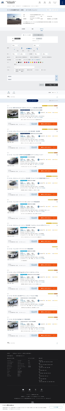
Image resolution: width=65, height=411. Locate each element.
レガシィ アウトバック (21, 365)
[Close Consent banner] (63, 405)
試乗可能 (17, 71)
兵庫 (48, 373)
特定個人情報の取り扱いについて (29, 398)
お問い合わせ (48, 398)
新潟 (40, 367)
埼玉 (42, 364)
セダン (29, 362)
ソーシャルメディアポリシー (40, 398)
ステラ (8, 372)
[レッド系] (24, 62)
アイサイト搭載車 (18, 59)
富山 (42, 367)
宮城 (46, 361)
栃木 (50, 364)
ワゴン (29, 363)
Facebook (29, 391)
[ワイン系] (26, 62)
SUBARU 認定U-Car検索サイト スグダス (11, 2)
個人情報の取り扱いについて (18, 398)
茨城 (48, 364)
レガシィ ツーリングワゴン (21, 366)
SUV (29, 360)
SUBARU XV (19, 372)
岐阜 (40, 370)
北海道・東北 (41, 360)
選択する (17, 38)
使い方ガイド (20, 353)
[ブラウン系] (40, 62)
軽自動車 (29, 366)
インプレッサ (9, 360)
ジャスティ (8, 371)
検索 (52, 85)
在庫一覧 (41, 28)
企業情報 (22, 396)
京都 (44, 373)
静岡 (42, 370)
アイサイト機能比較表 (36, 59)
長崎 (43, 381)
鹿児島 (51, 381)
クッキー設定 (56, 407)
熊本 (45, 381)
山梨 (47, 367)
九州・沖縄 (40, 380)
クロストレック (9, 365)
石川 (43, 367)
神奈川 (46, 364)
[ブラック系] (18, 62)
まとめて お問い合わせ (32, 100)
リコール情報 (27, 396)
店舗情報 (23, 28)
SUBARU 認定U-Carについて (20, 355)
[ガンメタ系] (20, 62)
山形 (50, 361)
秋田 (48, 361)
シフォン (8, 369)
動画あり (22, 71)
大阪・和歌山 (41, 373)
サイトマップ (28, 394)
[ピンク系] (36, 62)
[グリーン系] (38, 62)
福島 (51, 361)
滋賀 (46, 373)
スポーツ (29, 365)
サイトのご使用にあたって (35, 396)
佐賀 (42, 381)
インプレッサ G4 (9, 363)
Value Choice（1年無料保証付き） (47, 57)
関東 (39, 363)
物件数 (50, 92)
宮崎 (49, 381)
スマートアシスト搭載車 (27, 59)
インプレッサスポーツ (10, 362)
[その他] (42, 62)
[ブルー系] (28, 62)
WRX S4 (19, 374)
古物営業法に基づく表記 (34, 394)
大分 (47, 381)
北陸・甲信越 (41, 366)
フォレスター (19, 360)
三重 (45, 370)
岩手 (44, 361)
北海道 (40, 361)
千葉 (43, 364)
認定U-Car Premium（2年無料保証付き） (22, 57)
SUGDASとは (15, 353)
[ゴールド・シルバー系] (16, 62)
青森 (42, 361)
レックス (19, 369)
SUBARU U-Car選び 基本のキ (27, 353)
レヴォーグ (19, 362)
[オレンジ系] (32, 62)
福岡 (40, 381)
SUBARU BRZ (20, 371)
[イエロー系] (30, 62)
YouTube (23, 391)
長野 (49, 367)
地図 (32, 28)
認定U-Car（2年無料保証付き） (34, 57)
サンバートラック (9, 366)
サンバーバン (9, 368)
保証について (33, 114)
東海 (39, 369)
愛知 (43, 370)
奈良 (50, 373)
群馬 (51, 364)
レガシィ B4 (19, 368)
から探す (39, 2)
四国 (39, 377)
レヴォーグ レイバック (21, 363)
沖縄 (53, 381)
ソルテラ (8, 374)
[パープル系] (34, 62)
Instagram (41, 391)
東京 (40, 364)
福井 (45, 367)
